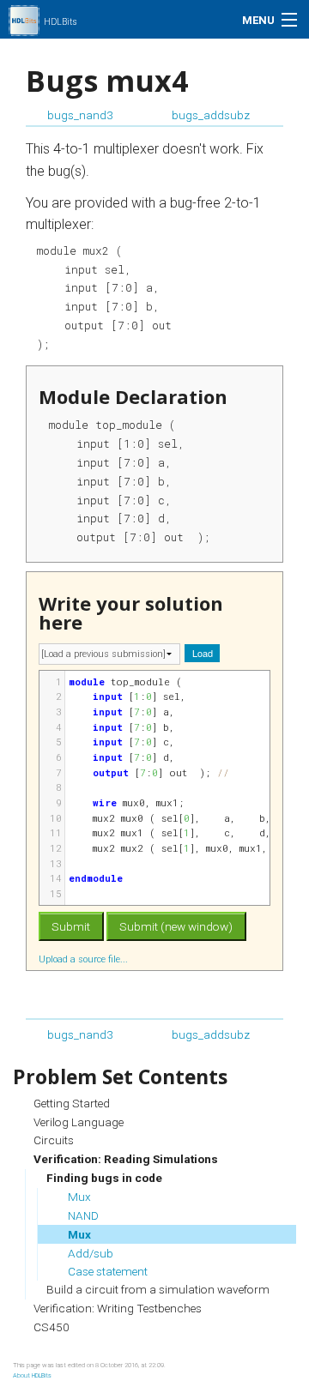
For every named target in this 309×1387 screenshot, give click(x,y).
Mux (79, 1196)
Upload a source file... (84, 959)
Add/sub (90, 1253)
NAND (83, 1215)
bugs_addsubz (211, 115)
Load (202, 653)
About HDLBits (32, 1375)
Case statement (108, 1271)
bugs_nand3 (80, 115)
